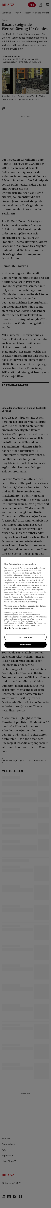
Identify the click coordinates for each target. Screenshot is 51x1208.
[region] (25, 604)
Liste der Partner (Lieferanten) (16, 628)
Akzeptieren (25, 645)
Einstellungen (25, 637)
